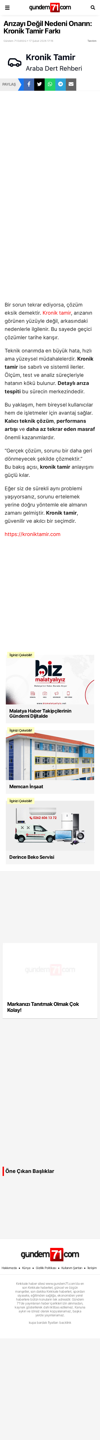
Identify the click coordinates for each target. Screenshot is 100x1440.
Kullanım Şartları (71, 1268)
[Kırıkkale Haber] (50, 7)
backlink (65, 1322)
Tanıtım (92, 40)
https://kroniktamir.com (32, 534)
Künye (26, 1268)
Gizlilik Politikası (46, 1268)
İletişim (92, 1268)
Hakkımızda (9, 1268)
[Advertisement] (50, 143)
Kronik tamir (57, 313)
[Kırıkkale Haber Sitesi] (50, 1254)
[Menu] (7, 7)
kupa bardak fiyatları (43, 1322)
